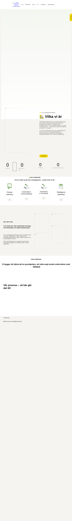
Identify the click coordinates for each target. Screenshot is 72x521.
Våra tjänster (27, 4)
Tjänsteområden (51, 4)
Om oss (37, 4)
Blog (33, 4)
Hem (22, 4)
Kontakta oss (43, 4)
